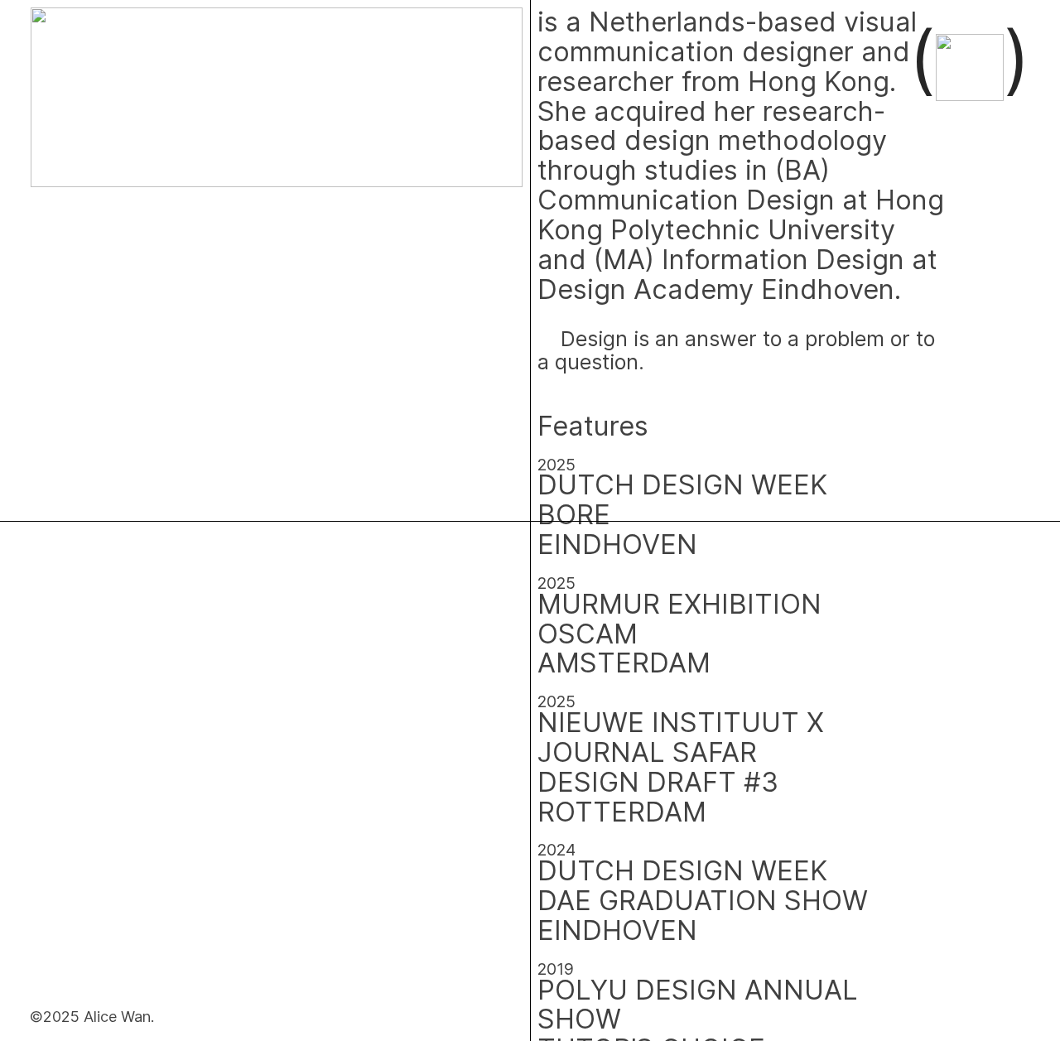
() (968, 58)
